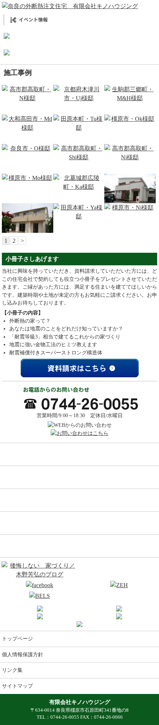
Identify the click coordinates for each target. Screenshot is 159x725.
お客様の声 (79, 477)
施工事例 (79, 454)
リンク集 (12, 670)
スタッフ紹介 (79, 523)
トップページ (17, 638)
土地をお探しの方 (79, 546)
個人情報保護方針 (22, 654)
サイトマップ (17, 686)
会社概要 (79, 500)
